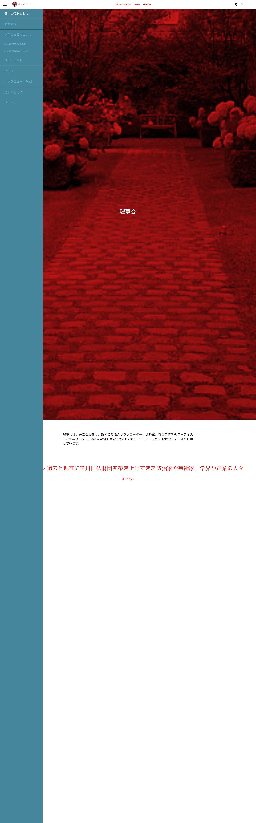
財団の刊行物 (13, 92)
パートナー (12, 103)
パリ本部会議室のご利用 (16, 51)
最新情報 (10, 24)
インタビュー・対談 (18, 81)
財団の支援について (18, 34)
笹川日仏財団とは (16, 13)
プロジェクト (13, 60)
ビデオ (8, 71)
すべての (128, 479)
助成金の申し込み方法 (15, 43)
